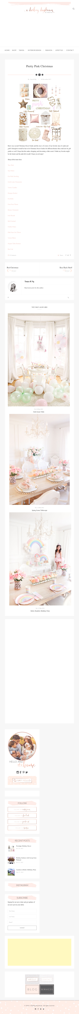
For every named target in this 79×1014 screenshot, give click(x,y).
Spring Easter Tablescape (39, 510)
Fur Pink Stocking (13, 176)
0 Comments (13, 255)
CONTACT (70, 50)
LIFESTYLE (59, 50)
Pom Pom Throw (13, 204)
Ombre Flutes (12, 227)
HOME (7, 50)
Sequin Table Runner (14, 243)
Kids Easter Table (38, 412)
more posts (31, 288)
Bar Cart (10, 249)
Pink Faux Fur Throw (14, 232)
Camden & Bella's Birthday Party (26, 870)
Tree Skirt (11, 165)
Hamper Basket (12, 193)
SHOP (14, 50)
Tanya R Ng (33, 79)
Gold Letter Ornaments (15, 182)
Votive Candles (12, 187)
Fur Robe (10, 199)
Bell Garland (12, 221)
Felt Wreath (11, 215)
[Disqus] (39, 646)
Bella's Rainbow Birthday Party (40, 611)
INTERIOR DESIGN (34, 50)
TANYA (21, 50)
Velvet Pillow (12, 238)
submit (22, 928)
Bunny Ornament (13, 210)
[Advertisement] (39, 32)
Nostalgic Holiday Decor (23, 846)
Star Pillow (11, 171)
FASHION (48, 50)
